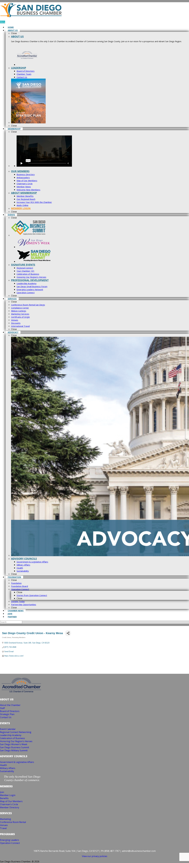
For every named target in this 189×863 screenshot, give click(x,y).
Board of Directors (9, 711)
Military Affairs (7, 768)
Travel (3, 828)
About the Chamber (10, 705)
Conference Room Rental (13, 822)
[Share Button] (68, 633)
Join (2, 792)
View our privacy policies (94, 856)
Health (3, 765)
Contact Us (5, 717)
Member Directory (9, 807)
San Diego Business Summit (14, 747)
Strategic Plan (7, 714)
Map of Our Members (11, 801)
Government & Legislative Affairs (17, 762)
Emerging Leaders (9, 840)
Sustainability (7, 771)
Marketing (5, 819)
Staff (2, 708)
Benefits (4, 798)
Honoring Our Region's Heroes (16, 741)
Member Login (7, 795)
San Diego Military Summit (14, 750)
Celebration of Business (12, 738)
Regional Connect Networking (15, 732)
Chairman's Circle (9, 804)
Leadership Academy (10, 735)
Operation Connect (10, 843)
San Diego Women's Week (13, 744)
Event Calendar (8, 729)
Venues (4, 825)
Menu (2, 22)
